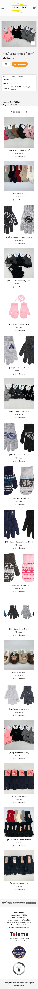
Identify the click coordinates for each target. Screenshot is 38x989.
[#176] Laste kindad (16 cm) (19, 753)
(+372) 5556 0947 (22, 925)
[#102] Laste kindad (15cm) (19, 455)
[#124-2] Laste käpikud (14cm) (19, 324)
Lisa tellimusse (20, 64)
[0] (34, 8)
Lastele (18, 105)
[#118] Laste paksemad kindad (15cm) (19, 237)
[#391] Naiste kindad (19, 194)
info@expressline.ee (22, 927)
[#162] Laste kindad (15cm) (19, 709)
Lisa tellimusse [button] (20, 156)
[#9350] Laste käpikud (19, 673)
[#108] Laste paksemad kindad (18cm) (19, 542)
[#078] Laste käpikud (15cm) (19, 585)
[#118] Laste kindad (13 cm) (19, 411)
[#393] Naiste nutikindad (19, 883)
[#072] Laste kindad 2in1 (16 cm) (19, 281)
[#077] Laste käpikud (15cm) (19, 498)
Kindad (13, 105)
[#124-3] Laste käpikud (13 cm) (19, 150)
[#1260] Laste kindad (19, 796)
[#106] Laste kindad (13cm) (19, 629)
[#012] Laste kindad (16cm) (19, 368)
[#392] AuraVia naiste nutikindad (19, 840)
